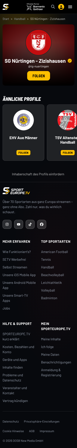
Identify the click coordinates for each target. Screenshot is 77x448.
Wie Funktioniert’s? (17, 252)
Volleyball (48, 290)
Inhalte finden (13, 367)
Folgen (39, 75)
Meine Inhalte (51, 339)
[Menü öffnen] (70, 7)
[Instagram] (7, 224)
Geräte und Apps (15, 360)
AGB (32, 431)
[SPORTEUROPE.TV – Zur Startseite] (6, 7)
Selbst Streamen (15, 267)
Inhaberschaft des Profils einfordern (38, 174)
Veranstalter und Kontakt (15, 390)
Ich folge (47, 347)
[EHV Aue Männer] (23, 120)
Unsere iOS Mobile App (19, 275)
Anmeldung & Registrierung (51, 372)
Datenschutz (11, 421)
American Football (54, 252)
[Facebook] (41, 224)
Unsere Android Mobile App (19, 285)
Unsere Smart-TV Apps (15, 298)
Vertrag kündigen (15, 401)
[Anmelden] (61, 7)
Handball (19, 19)
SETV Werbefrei (14, 259)
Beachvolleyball (52, 275)
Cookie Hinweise (13, 431)
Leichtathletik (51, 283)
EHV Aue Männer (23, 137)
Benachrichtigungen (56, 362)
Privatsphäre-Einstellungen (41, 421)
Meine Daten (50, 355)
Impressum (47, 431)
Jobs (6, 308)
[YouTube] (18, 224)
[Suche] (53, 6)
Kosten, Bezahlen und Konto (18, 349)
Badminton (49, 298)
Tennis (46, 259)
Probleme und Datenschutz (13, 377)
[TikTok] (30, 224)
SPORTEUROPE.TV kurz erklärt (16, 336)
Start (6, 19)
